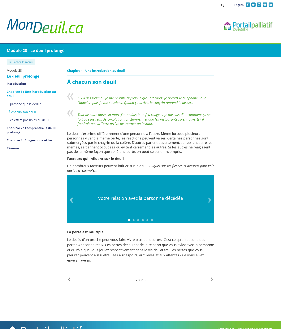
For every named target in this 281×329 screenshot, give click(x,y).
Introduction (16, 84)
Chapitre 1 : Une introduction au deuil (31, 94)
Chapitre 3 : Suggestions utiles (30, 140)
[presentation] (71, 200)
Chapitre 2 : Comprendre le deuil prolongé (31, 130)
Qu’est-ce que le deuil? (25, 104)
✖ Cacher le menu (21, 62)
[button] (222, 5)
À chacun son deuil (22, 112)
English (239, 5)
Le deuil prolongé (23, 76)
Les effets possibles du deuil (29, 120)
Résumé (13, 148)
